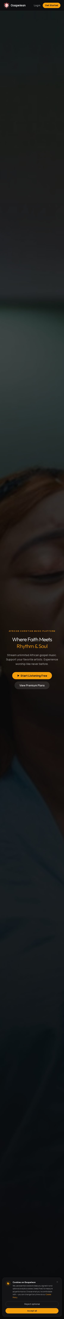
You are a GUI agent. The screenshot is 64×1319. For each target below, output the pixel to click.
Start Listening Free (34, 675)
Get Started (51, 5)
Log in (37, 5)
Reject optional (32, 1304)
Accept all (32, 1310)
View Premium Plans (32, 685)
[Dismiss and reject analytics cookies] (57, 1282)
